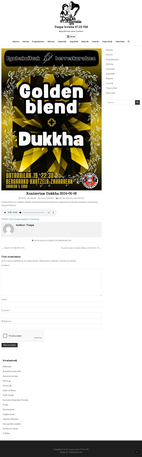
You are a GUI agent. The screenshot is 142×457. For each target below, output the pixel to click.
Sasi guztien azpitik (11, 424)
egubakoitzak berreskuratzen (59, 240)
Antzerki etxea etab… (12, 371)
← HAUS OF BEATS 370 (13, 248)
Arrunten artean (10, 376)
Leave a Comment (47, 198)
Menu (72, 36)
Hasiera (16, 41)
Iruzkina (5, 265)
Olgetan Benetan (10, 419)
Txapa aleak (107, 41)
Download (34, 219)
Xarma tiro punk (10, 428)
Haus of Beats (9, 390)
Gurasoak (7, 385)
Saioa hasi (120, 41)
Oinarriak (62, 41)
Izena (4, 299)
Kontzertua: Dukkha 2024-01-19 (51, 193)
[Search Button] (128, 41)
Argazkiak (73, 41)
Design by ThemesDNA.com (71, 452)
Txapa (23, 198)
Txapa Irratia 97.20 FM (71, 27)
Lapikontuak (8, 414)
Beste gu (7, 380)
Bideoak (85, 41)
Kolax (5, 404)
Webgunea (6, 321)
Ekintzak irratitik (65, 198)
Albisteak (7, 366)
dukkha (43, 240)
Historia (51, 41)
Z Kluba (6, 433)
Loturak (95, 41)
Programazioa (38, 41)
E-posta (5, 310)
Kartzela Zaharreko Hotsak (15, 400)
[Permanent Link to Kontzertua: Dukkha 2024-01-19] (51, 119)
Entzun (26, 41)
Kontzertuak (79, 198)
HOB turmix (8, 395)
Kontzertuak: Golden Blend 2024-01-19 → (81, 248)
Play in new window (19, 219)
